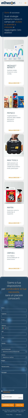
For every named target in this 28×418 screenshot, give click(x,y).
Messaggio (4, 372)
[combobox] (14, 351)
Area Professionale (6, 349)
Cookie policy (19, 414)
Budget (3, 360)
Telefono (3, 325)
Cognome (4, 313)
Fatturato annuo (5, 366)
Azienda (3, 343)
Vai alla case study (14, 83)
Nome (3, 307)
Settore (3, 354)
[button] (7, 405)
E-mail (3, 319)
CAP (2, 331)
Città (2, 337)
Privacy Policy (9, 414)
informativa (6, 392)
